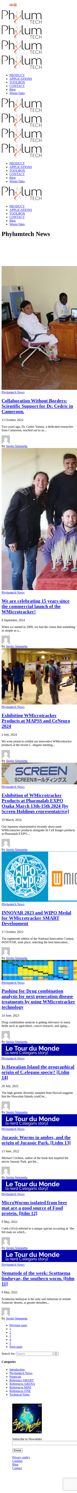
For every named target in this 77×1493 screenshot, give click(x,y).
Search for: (8, 1353)
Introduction (17, 1369)
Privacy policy (21, 1457)
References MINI (20, 1387)
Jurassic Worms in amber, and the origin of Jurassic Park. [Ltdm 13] (36, 1140)
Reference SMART (21, 1380)
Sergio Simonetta (16, 446)
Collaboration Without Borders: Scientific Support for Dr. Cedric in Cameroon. (37, 406)
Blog (15, 1464)
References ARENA (22, 1384)
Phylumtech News (13, 392)
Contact (17, 1468)
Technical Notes (19, 1394)
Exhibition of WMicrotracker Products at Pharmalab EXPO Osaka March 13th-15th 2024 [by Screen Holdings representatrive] (35, 803)
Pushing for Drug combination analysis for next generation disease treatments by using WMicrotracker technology (38, 999)
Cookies (17, 1461)
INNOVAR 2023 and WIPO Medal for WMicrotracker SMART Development (36, 918)
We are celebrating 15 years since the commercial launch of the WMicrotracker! (35, 606)
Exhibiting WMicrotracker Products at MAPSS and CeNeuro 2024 (36, 721)
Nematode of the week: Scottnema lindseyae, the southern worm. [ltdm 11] (38, 1278)
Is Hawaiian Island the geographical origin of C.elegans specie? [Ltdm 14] (38, 1072)
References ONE (20, 1391)
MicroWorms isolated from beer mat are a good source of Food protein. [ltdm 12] (34, 1208)
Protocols (15, 1376)
